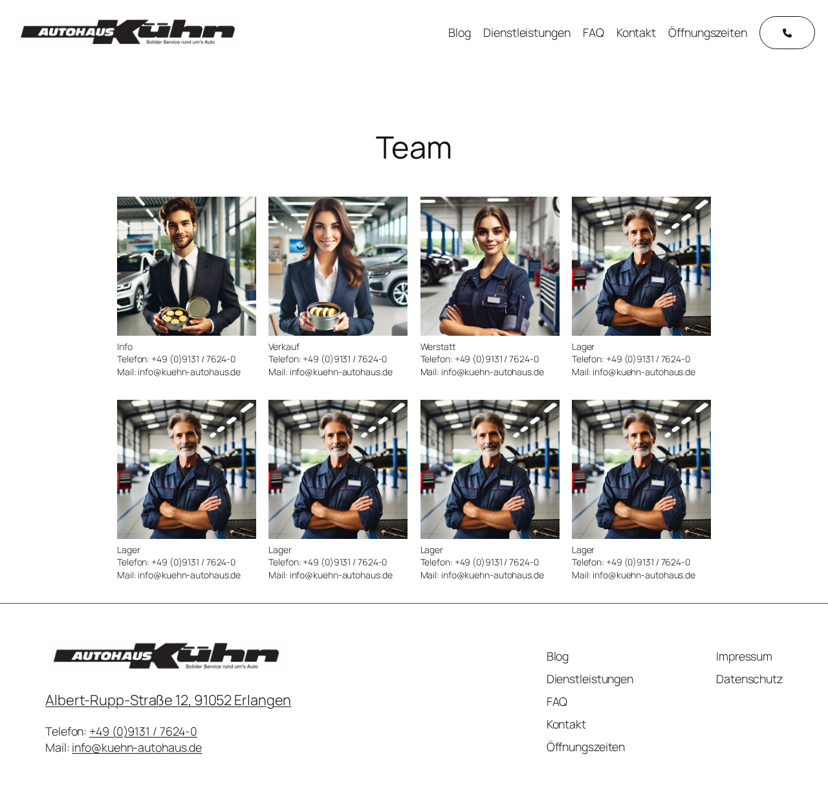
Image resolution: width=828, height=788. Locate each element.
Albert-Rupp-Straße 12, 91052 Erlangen (168, 700)
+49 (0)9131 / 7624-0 (143, 731)
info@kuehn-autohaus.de (137, 747)
